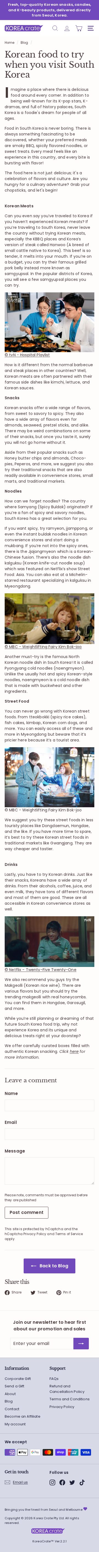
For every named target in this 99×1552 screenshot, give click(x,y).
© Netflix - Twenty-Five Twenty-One (40, 969)
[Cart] (78, 28)
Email (11, 1122)
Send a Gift (14, 1386)
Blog (24, 42)
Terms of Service (69, 1234)
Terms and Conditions (70, 1399)
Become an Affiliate (22, 1416)
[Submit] (81, 1343)
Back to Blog (53, 1266)
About (10, 1393)
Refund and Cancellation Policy (67, 1389)
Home (10, 42)
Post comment (26, 1212)
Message (15, 1151)
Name (11, 1093)
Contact (12, 1409)
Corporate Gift (18, 1378)
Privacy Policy (34, 1234)
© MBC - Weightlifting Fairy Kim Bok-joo (43, 646)
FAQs (54, 1378)
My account (15, 1424)
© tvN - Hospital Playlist (27, 355)
